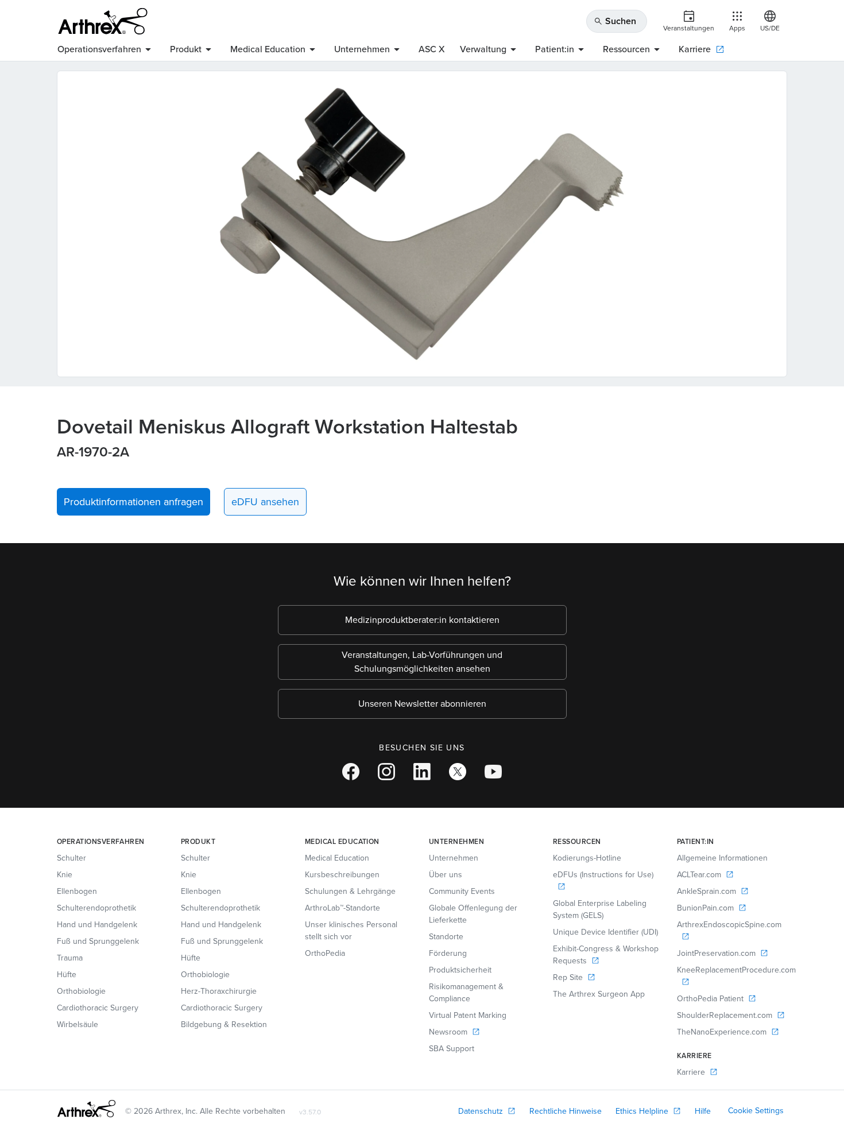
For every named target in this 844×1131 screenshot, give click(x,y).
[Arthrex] (103, 21)
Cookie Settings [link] (756, 1111)
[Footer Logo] (86, 1108)
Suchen (615, 21)
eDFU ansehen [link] (265, 501)
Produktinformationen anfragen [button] (133, 501)
